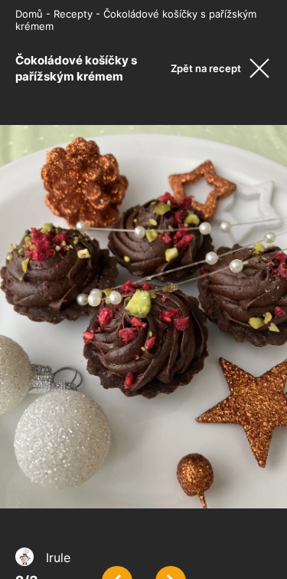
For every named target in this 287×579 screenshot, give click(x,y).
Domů (29, 14)
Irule (58, 557)
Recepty (73, 14)
